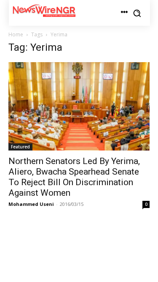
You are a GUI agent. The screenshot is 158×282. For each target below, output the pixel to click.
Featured (20, 147)
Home (15, 34)
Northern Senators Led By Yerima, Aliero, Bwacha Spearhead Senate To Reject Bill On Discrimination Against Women (74, 177)
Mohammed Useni (31, 204)
